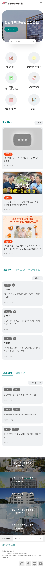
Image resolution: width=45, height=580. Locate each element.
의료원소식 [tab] (34, 270)
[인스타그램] (21, 563)
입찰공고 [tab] (20, 373)
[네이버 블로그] (34, 563)
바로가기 (11, 29)
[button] (41, 3)
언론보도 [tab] (7, 270)
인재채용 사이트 (35, 383)
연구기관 (18, 539)
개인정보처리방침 (8, 545)
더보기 (39, 123)
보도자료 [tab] (20, 270)
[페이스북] (28, 563)
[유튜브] (40, 563)
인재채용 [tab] (7, 373)
